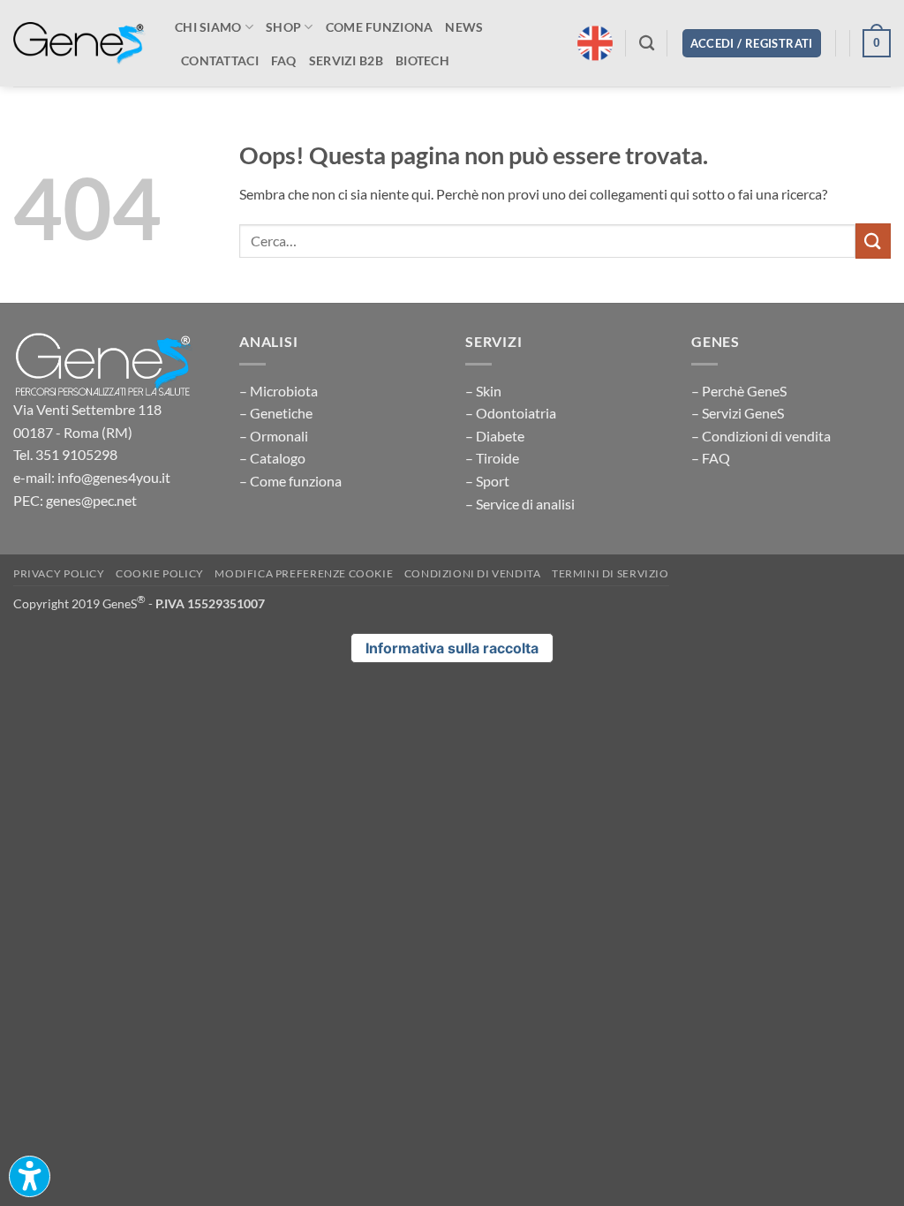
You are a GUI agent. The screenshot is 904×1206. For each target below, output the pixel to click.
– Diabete (494, 435)
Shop (283, 26)
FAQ (284, 60)
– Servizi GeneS (737, 412)
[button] (751, 43)
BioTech (422, 60)
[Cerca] (646, 44)
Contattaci (220, 60)
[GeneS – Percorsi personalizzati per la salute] (79, 44)
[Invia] (873, 240)
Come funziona (379, 26)
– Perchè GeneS (739, 390)
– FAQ (710, 457)
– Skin (483, 390)
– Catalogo (272, 457)
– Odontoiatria (510, 412)
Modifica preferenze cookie (304, 573)
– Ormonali (273, 435)
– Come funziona (290, 480)
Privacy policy (59, 573)
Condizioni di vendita (472, 573)
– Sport (487, 480)
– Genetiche (276, 412)
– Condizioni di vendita (761, 435)
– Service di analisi (520, 503)
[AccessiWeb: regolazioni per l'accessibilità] (29, 1176)
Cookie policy (160, 573)
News (464, 26)
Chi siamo (208, 26)
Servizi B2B (346, 60)
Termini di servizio (610, 573)
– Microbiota (278, 390)
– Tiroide (492, 457)
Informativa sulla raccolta (452, 648)
